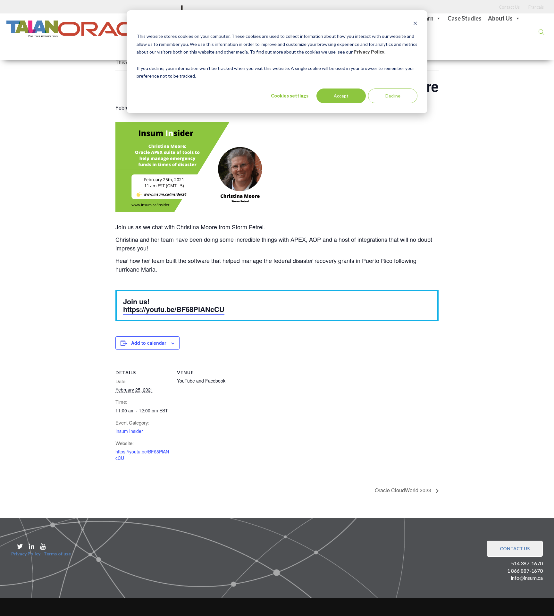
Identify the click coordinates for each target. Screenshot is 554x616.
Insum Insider (129, 431)
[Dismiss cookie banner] (415, 24)
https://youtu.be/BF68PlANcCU (173, 309)
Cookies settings (289, 95)
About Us (500, 18)
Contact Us (509, 7)
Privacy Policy (369, 52)
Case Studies (465, 18)
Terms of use (57, 553)
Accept (341, 95)
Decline (392, 95)
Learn (426, 18)
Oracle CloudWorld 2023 (403, 490)
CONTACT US (515, 548)
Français (536, 7)
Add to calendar (148, 343)
